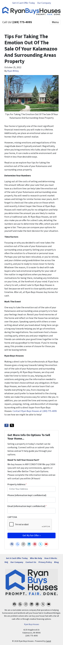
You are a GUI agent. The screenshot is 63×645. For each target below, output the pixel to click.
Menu (55, 22)
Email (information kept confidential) (27, 506)
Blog (56, 562)
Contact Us (30, 562)
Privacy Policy (45, 562)
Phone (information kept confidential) (26, 495)
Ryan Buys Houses (31, 624)
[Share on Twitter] (12, 425)
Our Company (44, 3)
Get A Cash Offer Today (23, 3)
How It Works (50, 558)
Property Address (17, 484)
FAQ (6, 562)
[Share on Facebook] (6, 425)
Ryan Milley (13, 71)
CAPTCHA (12, 517)
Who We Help (36, 558)
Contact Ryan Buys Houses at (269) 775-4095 (35, 411)
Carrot (48, 641)
